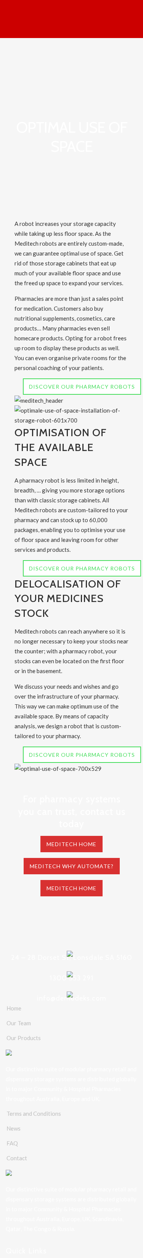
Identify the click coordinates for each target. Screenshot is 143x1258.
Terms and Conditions (33, 1113)
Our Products (23, 1037)
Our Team (18, 1023)
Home (13, 1008)
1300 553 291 (71, 978)
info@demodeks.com (71, 998)
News (13, 1128)
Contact (16, 1158)
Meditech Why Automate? (72, 866)
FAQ (12, 1143)
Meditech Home (71, 844)
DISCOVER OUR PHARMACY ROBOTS (82, 386)
